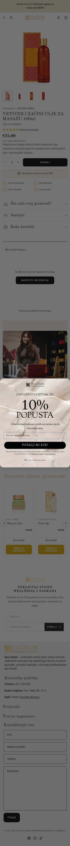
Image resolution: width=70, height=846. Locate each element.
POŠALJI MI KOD (35, 445)
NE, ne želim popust (35, 460)
